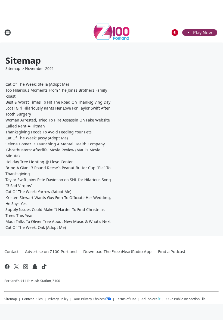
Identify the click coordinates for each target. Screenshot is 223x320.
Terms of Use (126, 299)
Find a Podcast (171, 251)
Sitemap (12, 68)
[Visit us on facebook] (7, 266)
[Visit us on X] (16, 266)
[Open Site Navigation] (7, 32)
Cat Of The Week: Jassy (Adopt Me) (36, 137)
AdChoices (149, 299)
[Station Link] (111, 32)
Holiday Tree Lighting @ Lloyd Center (39, 161)
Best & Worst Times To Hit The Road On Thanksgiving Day (57, 102)
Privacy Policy (58, 299)
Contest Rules (32, 299)
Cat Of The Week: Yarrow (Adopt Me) (38, 191)
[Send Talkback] (175, 32)
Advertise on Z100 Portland (51, 251)
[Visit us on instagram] (25, 266)
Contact (11, 251)
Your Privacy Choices (89, 299)
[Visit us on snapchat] (35, 266)
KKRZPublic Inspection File (186, 299)
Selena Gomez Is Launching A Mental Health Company (55, 143)
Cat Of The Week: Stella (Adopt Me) (37, 84)
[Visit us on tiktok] (44, 266)
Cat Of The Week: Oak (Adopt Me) (35, 227)
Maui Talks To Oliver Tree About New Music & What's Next (58, 221)
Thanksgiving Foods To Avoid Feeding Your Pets (48, 132)
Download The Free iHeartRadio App (117, 251)
